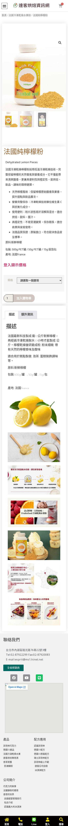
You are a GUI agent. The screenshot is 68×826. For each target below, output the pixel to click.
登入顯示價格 (15, 264)
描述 (12, 314)
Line (34, 824)
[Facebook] (13, 677)
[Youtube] (26, 677)
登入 (47, 824)
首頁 (4, 15)
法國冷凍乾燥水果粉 (20, 15)
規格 (10, 280)
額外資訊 (27, 314)
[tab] (11, 315)
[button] (4, 6)
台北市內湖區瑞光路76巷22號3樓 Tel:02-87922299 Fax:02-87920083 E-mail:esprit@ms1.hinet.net (28, 654)
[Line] (39, 677)
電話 (20, 824)
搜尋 (61, 824)
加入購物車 (24, 298)
